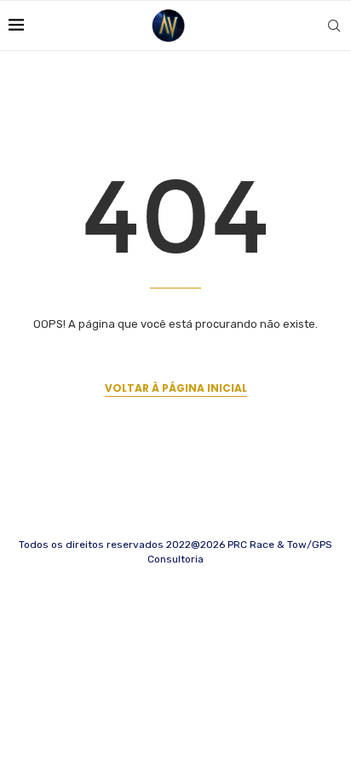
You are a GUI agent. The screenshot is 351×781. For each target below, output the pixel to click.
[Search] (333, 25)
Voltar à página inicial (176, 388)
